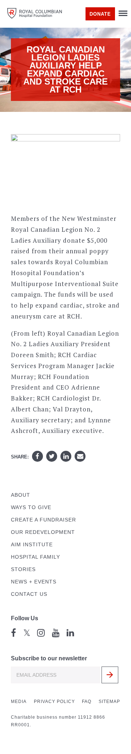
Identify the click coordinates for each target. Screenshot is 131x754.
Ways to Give (31, 507)
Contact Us (29, 594)
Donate (100, 14)
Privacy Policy (54, 701)
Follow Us (24, 618)
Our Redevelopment (43, 532)
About (20, 495)
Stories (23, 569)
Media (19, 701)
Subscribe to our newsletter (49, 658)
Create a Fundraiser (43, 520)
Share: (20, 457)
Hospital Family (35, 557)
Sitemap (109, 701)
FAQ (86, 701)
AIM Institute (32, 544)
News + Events (33, 582)
